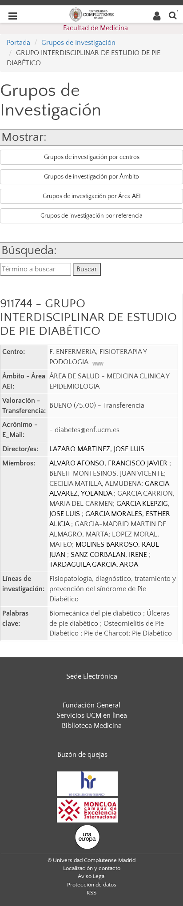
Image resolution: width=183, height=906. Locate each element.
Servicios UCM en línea (91, 715)
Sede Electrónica (91, 676)
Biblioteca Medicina (92, 726)
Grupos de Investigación (78, 43)
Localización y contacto (91, 868)
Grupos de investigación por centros (91, 157)
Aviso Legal (92, 876)
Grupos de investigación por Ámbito (91, 176)
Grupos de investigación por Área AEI (92, 196)
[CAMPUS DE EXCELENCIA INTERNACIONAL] (87, 810)
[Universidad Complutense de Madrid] (91, 14)
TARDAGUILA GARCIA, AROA (93, 564)
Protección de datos (91, 885)
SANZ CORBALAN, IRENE (110, 555)
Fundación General (91, 705)
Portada (18, 43)
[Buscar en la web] (173, 15)
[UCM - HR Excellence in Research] (87, 783)
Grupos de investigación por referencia (91, 215)
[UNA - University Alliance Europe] (87, 836)
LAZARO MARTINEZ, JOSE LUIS (96, 449)
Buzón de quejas (82, 755)
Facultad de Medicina (95, 28)
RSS (91, 893)
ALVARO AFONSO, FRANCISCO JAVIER (109, 463)
